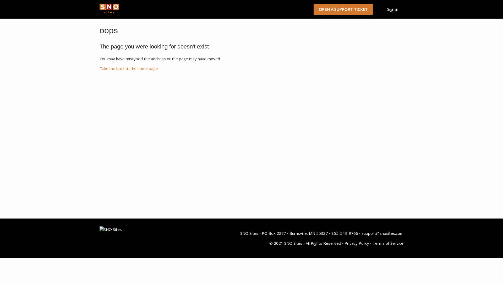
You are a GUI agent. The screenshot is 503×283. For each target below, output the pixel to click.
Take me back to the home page (129, 68)
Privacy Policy (357, 243)
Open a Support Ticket (343, 9)
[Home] (109, 11)
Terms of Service (388, 243)
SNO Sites (249, 233)
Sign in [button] (392, 9)
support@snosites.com (382, 233)
